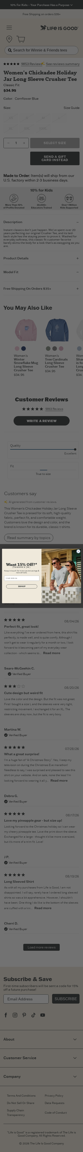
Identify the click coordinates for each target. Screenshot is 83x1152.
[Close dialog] (78, 551)
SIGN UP (21, 586)
